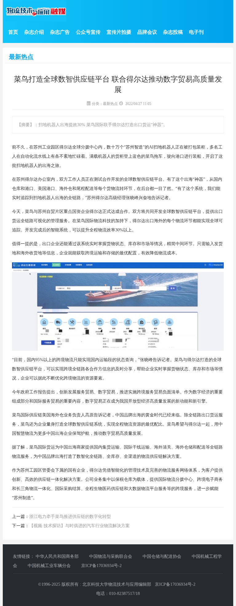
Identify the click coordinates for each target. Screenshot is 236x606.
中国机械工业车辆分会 (50, 565)
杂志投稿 (173, 32)
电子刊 (196, 32)
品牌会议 (147, 32)
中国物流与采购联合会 (111, 556)
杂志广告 (60, 32)
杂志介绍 (34, 32)
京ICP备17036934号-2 (101, 565)
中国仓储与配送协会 (163, 556)
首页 (13, 32)
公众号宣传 (88, 32)
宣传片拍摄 (119, 32)
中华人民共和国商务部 (58, 556)
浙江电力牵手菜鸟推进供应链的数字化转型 (70, 516)
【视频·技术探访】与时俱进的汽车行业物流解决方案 (79, 525)
